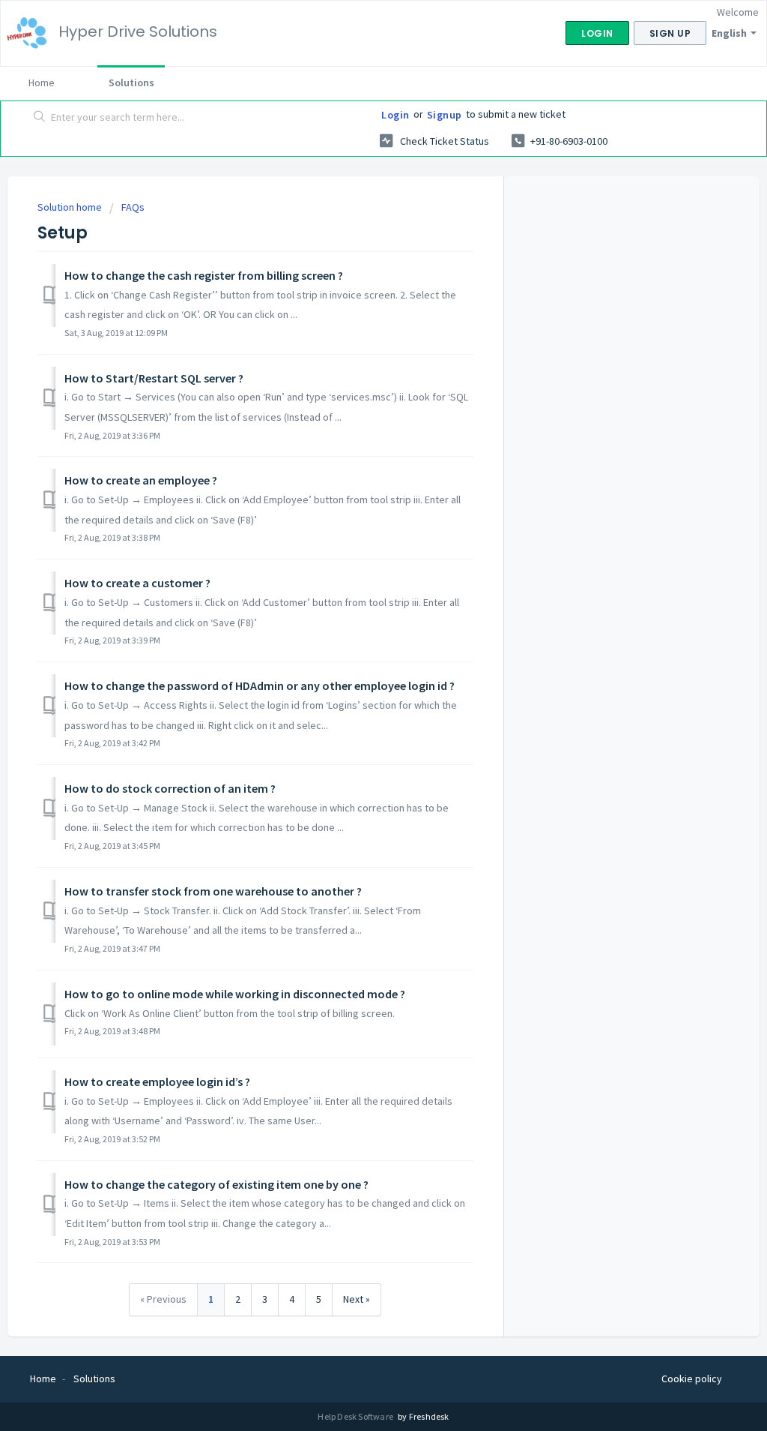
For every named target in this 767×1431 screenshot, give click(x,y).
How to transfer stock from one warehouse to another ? (213, 891)
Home (41, 82)
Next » (356, 1299)
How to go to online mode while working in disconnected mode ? (234, 993)
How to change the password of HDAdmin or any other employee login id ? (259, 685)
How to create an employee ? (140, 480)
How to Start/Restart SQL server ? (153, 378)
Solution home (70, 207)
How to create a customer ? (137, 582)
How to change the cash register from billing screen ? (203, 275)
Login (395, 115)
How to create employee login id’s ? (157, 1081)
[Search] (39, 118)
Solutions (131, 82)
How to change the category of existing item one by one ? (216, 1184)
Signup (444, 115)
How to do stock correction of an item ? (170, 788)
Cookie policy (691, 1378)
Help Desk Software (356, 1416)
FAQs (133, 207)
